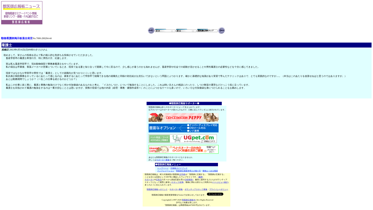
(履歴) (200, 177)
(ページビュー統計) (220, 182)
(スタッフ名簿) (177, 182)
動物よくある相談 (210, 171)
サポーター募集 (162, 160)
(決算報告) (188, 179)
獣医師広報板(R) (189, 200)
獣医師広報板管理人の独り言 (188, 171)
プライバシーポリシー (218, 189)
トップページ (163, 168)
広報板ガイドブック (179, 168)
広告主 (159, 179)
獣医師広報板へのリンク (157, 189)
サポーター (149, 179)
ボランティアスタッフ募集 (196, 189)
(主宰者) (182, 174)
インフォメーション (165, 171)
